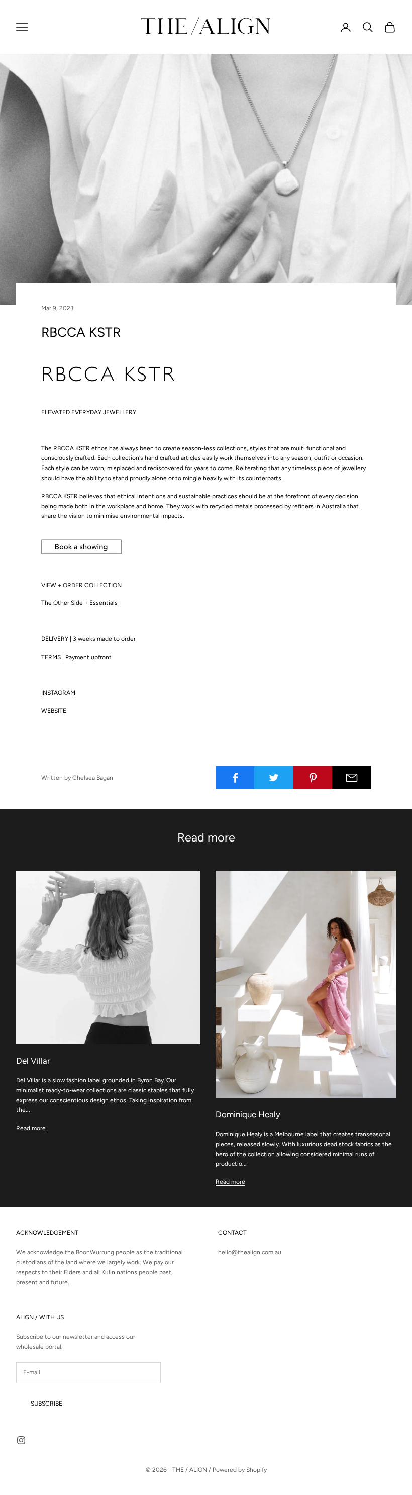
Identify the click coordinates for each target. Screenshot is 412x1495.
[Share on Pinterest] (313, 778)
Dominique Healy (248, 1114)
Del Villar (33, 1061)
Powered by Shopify (240, 1469)
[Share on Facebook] (235, 778)
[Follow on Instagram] (21, 1440)
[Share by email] (352, 778)
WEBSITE (53, 710)
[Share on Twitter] (274, 778)
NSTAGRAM (59, 692)
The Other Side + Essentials (79, 602)
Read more (31, 1128)
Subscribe (46, 1403)
